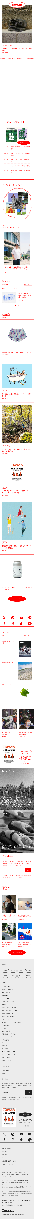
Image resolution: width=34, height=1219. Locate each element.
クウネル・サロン (23, 1172)
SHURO (17, 1174)
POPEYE (4, 1174)
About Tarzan (6, 1158)
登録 (28, 870)
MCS (8, 1174)
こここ (12, 1174)
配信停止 (21, 877)
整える (4, 106)
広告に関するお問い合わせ (9, 1161)
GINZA (28, 1170)
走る (4, 45)
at (2, 705)
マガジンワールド (25, 1174)
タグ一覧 (4, 1151)
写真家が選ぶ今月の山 (8, 662)
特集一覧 (4, 1154)
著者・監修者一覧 (7, 1148)
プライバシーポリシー (6, 1176)
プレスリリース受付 (7, 1164)
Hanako (3, 1172)
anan (3, 1170)
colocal (15, 1172)
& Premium (9, 1172)
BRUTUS (8, 1170)
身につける (9, 45)
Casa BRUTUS (15, 1170)
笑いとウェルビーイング (11, 227)
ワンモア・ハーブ (7, 684)
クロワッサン (23, 1170)
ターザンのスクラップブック (12, 185)
